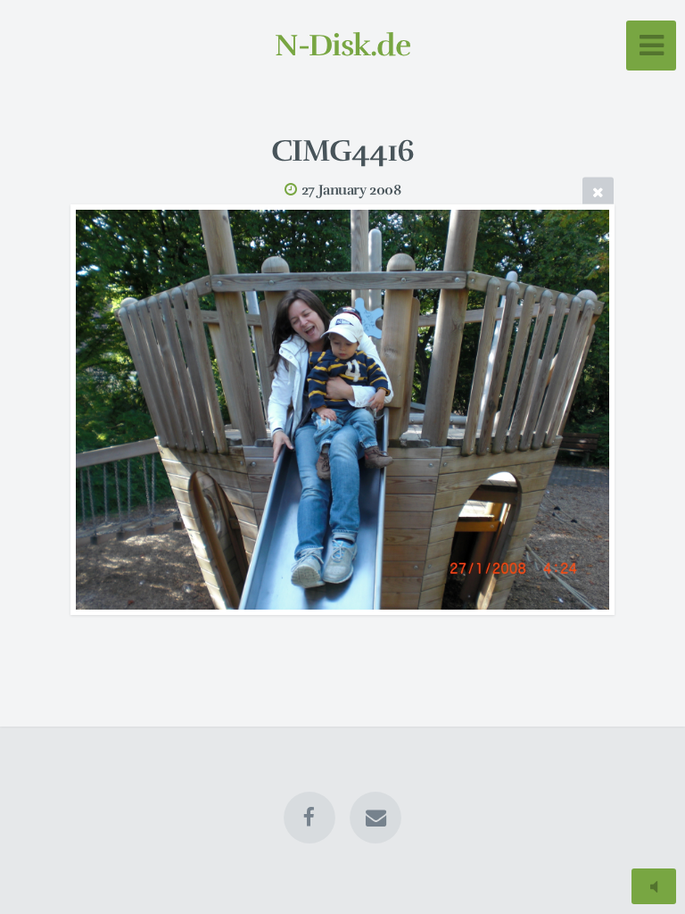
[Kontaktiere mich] (375, 817)
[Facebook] (309, 817)
